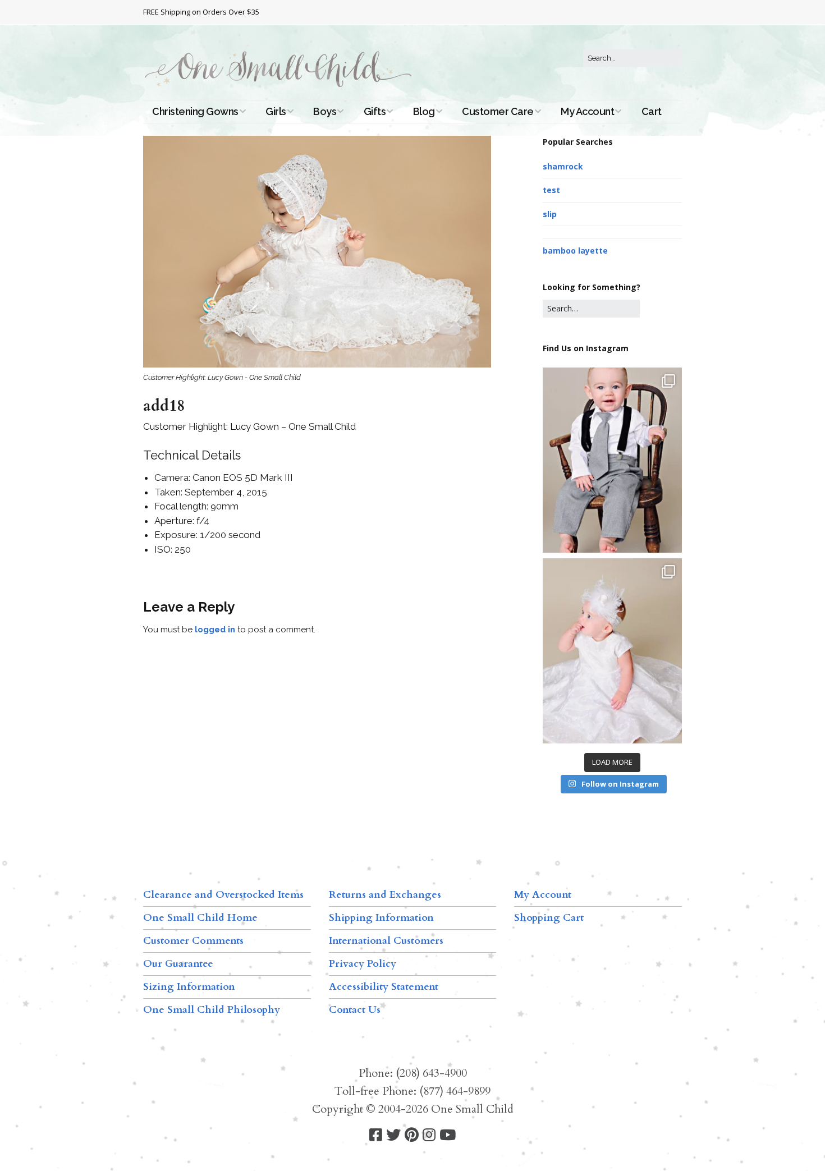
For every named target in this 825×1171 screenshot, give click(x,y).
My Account (587, 111)
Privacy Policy (362, 964)
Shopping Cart (549, 918)
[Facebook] (375, 1135)
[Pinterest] (412, 1135)
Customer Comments (193, 941)
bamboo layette (575, 250)
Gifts (375, 111)
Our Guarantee (178, 964)
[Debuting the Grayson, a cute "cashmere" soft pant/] (612, 460)
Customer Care (498, 111)
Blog (424, 111)
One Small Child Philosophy (211, 1010)
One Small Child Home (200, 918)
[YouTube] (447, 1135)
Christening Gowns (195, 111)
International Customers (386, 941)
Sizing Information (189, 987)
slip (550, 214)
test (551, 190)
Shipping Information (381, 918)
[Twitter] (393, 1135)
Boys (324, 111)
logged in (215, 629)
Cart (651, 111)
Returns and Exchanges (385, 895)
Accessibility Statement (383, 987)
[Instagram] (429, 1135)
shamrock (563, 166)
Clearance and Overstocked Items (223, 895)
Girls (275, 111)
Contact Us (355, 1010)
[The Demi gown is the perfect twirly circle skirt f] (612, 650)
